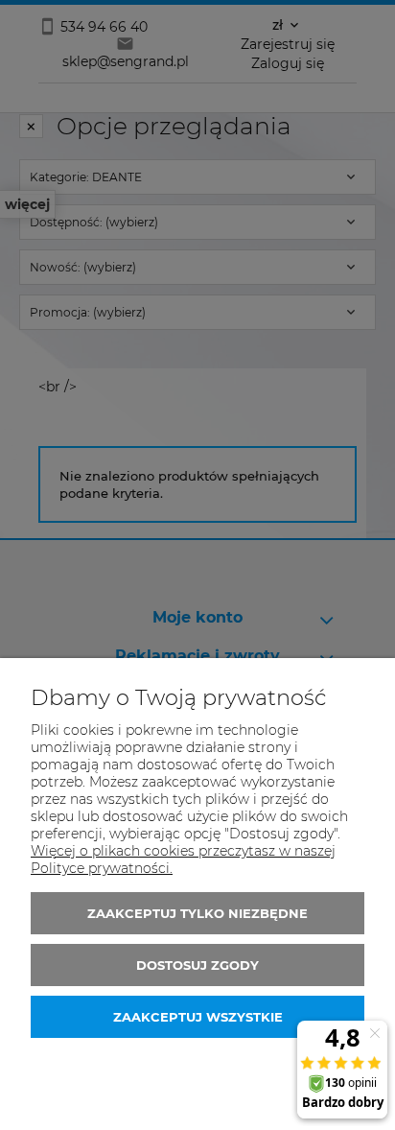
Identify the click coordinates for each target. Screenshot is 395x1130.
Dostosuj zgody (197, 965)
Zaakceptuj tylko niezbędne (197, 913)
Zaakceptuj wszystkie (198, 1016)
